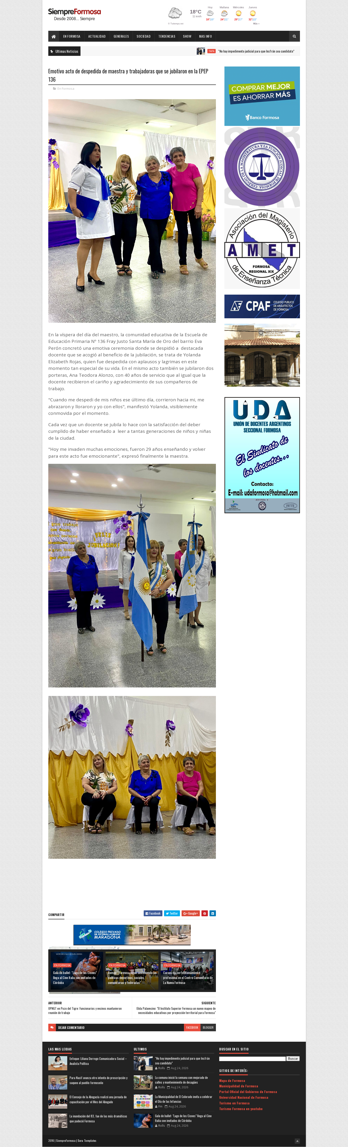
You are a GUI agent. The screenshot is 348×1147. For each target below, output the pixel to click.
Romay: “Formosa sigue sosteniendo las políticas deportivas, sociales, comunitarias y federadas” (132, 977)
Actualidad (97, 36)
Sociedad (144, 36)
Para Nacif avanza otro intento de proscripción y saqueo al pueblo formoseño (98, 1080)
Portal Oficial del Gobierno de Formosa (248, 1091)
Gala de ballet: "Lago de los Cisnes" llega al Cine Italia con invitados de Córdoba (75, 977)
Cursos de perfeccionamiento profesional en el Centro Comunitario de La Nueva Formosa (188, 977)
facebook (192, 1027)
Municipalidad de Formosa (238, 1085)
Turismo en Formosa (234, 1102)
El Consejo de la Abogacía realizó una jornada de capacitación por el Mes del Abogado (98, 1099)
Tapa (164, 51)
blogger (208, 1027)
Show (187, 36)
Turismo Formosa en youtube (241, 1108)
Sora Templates (87, 1140)
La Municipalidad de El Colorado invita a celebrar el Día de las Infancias (183, 1099)
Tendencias (166, 36)
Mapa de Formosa (232, 1080)
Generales (121, 36)
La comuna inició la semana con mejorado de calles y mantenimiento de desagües (181, 1080)
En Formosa (71, 36)
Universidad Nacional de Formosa (243, 1097)
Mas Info (205, 36)
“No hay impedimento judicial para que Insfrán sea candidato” (209, 51)
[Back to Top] (297, 1141)
